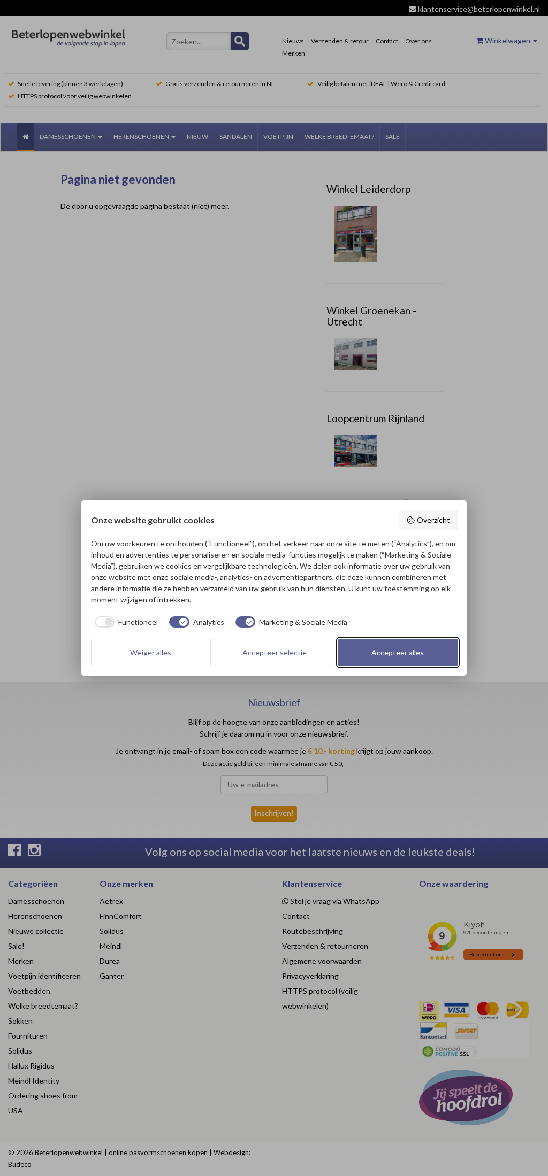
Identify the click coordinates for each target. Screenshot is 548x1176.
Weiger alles (150, 652)
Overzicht (433, 519)
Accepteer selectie (274, 652)
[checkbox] (124, 622)
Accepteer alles (397, 652)
